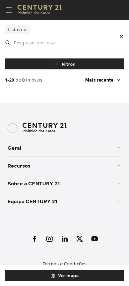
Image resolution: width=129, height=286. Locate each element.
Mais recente (99, 80)
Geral (14, 147)
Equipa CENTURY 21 (32, 201)
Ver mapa (68, 275)
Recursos (19, 165)
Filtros (68, 64)
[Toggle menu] (9, 10)
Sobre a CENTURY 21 (34, 183)
